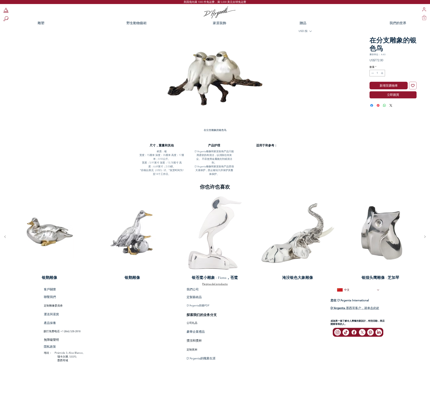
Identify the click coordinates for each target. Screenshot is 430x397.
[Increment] (382, 73)
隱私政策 (50, 346)
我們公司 (193, 289)
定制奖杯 (192, 349)
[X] (362, 332)
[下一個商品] (425, 237)
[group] (215, 236)
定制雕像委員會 (53, 305)
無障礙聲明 (51, 340)
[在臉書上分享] (372, 105)
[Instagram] (337, 332)
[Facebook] (354, 332)
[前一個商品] (5, 237)
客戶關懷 (50, 289)
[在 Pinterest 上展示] (378, 105)
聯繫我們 (50, 297)
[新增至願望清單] (413, 85)
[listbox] (305, 31)
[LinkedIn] (378, 332)
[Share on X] (391, 105)
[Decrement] (372, 73)
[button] (305, 31)
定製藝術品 (194, 297)
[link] (424, 17)
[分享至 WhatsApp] (384, 105)
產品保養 (50, 323)
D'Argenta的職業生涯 (201, 358)
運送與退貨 (51, 314)
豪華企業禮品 (196, 332)
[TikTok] (345, 332)
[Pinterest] (370, 332)
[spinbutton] (377, 73)
